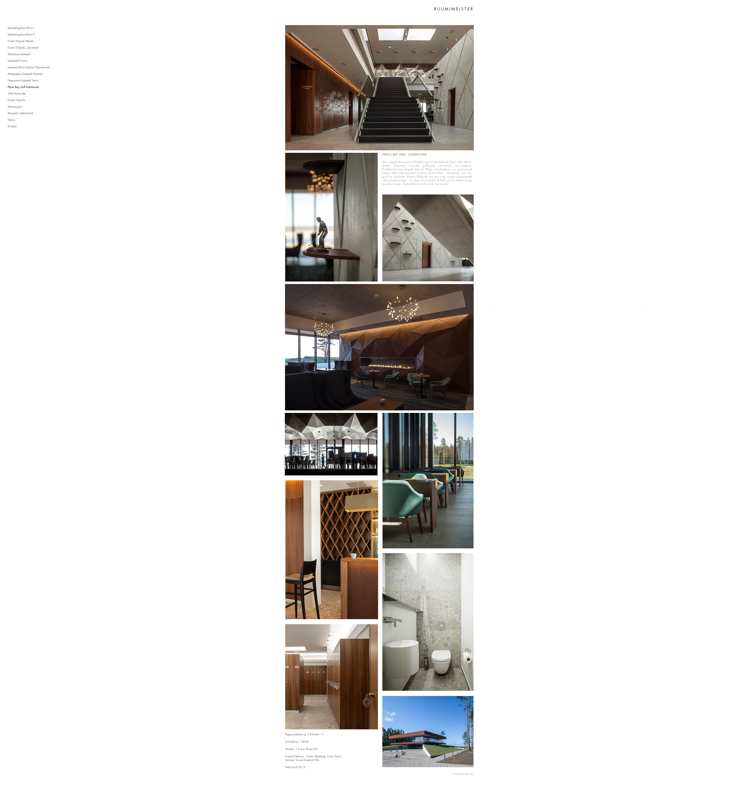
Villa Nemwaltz (17, 93)
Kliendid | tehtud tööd (20, 113)
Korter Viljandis (17, 100)
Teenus (11, 120)
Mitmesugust (15, 106)
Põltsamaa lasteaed (19, 54)
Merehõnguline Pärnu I (21, 28)
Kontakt (12, 126)
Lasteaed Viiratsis (18, 61)
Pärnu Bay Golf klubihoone (23, 87)
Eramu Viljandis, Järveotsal (23, 47)
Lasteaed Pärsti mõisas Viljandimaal (28, 67)
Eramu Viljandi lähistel (20, 41)
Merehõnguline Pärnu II (21, 34)
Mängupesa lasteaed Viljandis (25, 74)
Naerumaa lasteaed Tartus (23, 80)
